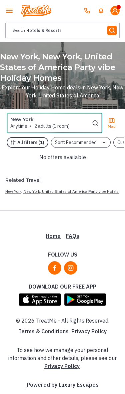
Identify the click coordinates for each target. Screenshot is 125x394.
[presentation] (62, 30)
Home (53, 236)
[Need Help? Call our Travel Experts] (87, 10)
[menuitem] (101, 10)
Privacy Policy (89, 331)
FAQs (72, 236)
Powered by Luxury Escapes (63, 384)
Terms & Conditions (43, 331)
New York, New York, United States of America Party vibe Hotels (62, 191)
